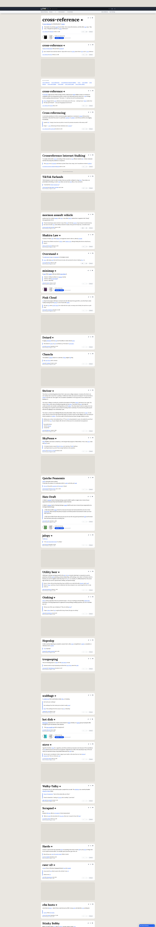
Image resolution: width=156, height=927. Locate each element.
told (52, 260)
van (61, 218)
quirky (66, 483)
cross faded (85, 82)
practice (57, 854)
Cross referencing (55, 82)
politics (53, 416)
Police (43, 600)
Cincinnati (46, 511)
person (55, 159)
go (51, 871)
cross (44, 24)
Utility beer (44, 589)
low (71, 182)
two (72, 159)
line (67, 223)
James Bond (51, 542)
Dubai (60, 241)
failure (69, 406)
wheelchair (50, 794)
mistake (80, 238)
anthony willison (49, 758)
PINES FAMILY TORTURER (53, 187)
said (85, 96)
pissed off (61, 48)
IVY (68, 419)
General (45, 756)
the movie (60, 486)
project (57, 813)
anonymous (48, 346)
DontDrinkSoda (49, 613)
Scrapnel (44, 818)
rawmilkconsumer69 (50, 651)
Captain (70, 126)
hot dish (43, 730)
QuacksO (51, 105)
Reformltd (50, 246)
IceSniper (48, 818)
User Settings (112, 12)
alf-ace (51, 54)
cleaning (82, 583)
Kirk (48, 122)
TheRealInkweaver (51, 668)
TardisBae (48, 363)
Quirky (43, 481)
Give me (45, 486)
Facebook (54, 163)
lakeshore (49, 589)
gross (69, 705)
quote (63, 24)
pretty (73, 51)
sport (65, 505)
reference (48, 24)
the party (61, 816)
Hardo (43, 857)
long (56, 341)
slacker (44, 397)
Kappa (76, 402)
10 (45, 648)
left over (49, 813)
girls (74, 908)
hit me (49, 360)
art (55, 813)
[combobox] (79, 9)
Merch (91, 31)
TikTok (51, 185)
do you (52, 279)
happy (57, 305)
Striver (43, 430)
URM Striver (48, 430)
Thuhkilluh (48, 857)
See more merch (67, 38)
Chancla (43, 363)
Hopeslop (44, 651)
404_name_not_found (51, 450)
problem (73, 118)
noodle (50, 727)
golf (53, 577)
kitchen (83, 754)
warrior (75, 223)
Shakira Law (44, 246)
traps (88, 600)
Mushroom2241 (52, 488)
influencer (44, 791)
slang (53, 748)
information (49, 48)
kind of (70, 218)
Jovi (83, 908)
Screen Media (70, 12)
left (85, 517)
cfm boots (44, 915)
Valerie (48, 791)
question (67, 118)
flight (58, 446)
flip (70, 357)
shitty (44, 539)
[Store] (112, 9)
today (60, 854)
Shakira (67, 241)
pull (47, 542)
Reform (58, 238)
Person (45, 794)
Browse (50, 12)
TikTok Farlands (45, 187)
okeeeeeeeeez (49, 877)
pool (87, 583)
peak (76, 483)
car (46, 539)
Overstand (44, 262)
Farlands (55, 185)
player (60, 277)
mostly (50, 274)
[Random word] (109, 8)
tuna (47, 727)
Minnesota (45, 723)
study (86, 413)
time (80, 180)
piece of (45, 48)
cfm (51, 912)
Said (59, 182)
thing (70, 665)
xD (68, 871)
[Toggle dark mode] (115, 9)
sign (44, 868)
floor (80, 816)
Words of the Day (44, 12)
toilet (56, 662)
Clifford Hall (49, 730)
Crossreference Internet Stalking (68, 82)
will (79, 849)
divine (85, 101)
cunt (59, 756)
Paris (62, 446)
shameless (45, 94)
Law (52, 238)
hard (45, 443)
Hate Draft (44, 521)
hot (53, 727)
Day (54, 224)
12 (43, 301)
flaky (62, 699)
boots (50, 908)
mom (46, 360)
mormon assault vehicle (46, 227)
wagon (56, 218)
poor (89, 441)
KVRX (53, 227)
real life (52, 645)
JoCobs (48, 711)
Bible (74, 94)
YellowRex (51, 31)
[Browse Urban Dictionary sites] (44, 8)
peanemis (54, 486)
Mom (45, 709)
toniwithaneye (50, 310)
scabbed (45, 699)
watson (47, 544)
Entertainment (62, 12)
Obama (49, 426)
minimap (43, 283)
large (78, 723)
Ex (82, 159)
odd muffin (50, 800)
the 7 (82, 260)
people (69, 868)
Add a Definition (104, 12)
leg (64, 709)
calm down (71, 343)
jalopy (43, 544)
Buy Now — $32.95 (59, 38)
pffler (48, 521)
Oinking (43, 613)
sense (73, 341)
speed (85, 600)
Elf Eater (49, 262)
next (56, 27)
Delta (43, 441)
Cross (79, 82)
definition (77, 789)
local (45, 101)
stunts (55, 542)
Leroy (45, 260)
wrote (47, 163)
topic (51, 257)
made (49, 816)
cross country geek (69, 84)
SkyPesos (44, 450)
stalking (89, 163)
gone (70, 404)
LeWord (48, 283)
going (51, 343)
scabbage (44, 711)
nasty (67, 665)
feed (69, 723)
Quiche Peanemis (45, 488)
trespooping (44, 668)
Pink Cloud (44, 310)
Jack (52, 854)
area (48, 699)
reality (68, 302)
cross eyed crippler (52, 84)
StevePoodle (52, 129)
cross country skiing (80, 84)
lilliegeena (58, 166)
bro (58, 185)
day (64, 575)
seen (82, 51)
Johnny (48, 610)
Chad (55, 510)
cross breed (60, 84)
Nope (49, 585)
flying (64, 357)
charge (80, 116)
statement (56, 257)
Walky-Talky (44, 800)
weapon (51, 357)
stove (43, 758)
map (44, 274)
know (56, 279)
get (55, 343)
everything (63, 274)
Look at (45, 912)
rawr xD (43, 877)
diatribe (48, 915)
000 (72, 446)
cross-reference (45, 31)
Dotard (43, 346)
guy (85, 27)
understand (46, 257)
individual (49, 341)
